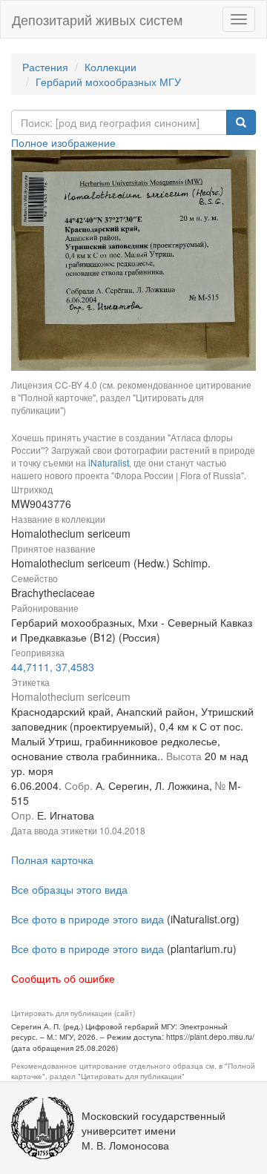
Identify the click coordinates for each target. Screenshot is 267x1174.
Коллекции (110, 66)
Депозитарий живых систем (97, 19)
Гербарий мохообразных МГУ (108, 81)
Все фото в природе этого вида (87, 918)
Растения (45, 66)
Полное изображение (63, 142)
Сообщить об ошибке (63, 978)
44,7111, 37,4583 (52, 666)
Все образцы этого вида (69, 889)
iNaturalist (108, 462)
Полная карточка (52, 859)
